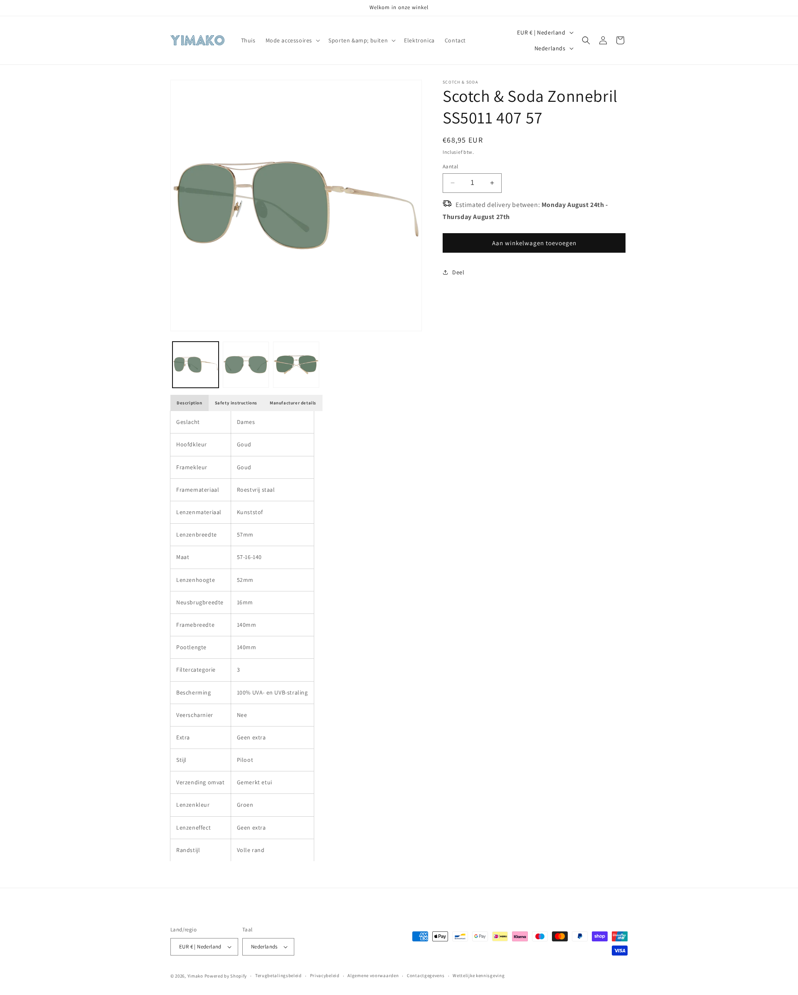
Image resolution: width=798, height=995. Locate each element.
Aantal (450, 166)
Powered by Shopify (225, 976)
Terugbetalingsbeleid (278, 975)
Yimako (195, 976)
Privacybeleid (325, 975)
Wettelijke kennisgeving (479, 975)
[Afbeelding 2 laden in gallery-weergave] (246, 365)
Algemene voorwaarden (373, 975)
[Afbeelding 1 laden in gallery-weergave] (195, 365)
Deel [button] (458, 272)
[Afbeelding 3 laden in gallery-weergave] (296, 365)
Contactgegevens (426, 975)
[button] (292, 40)
